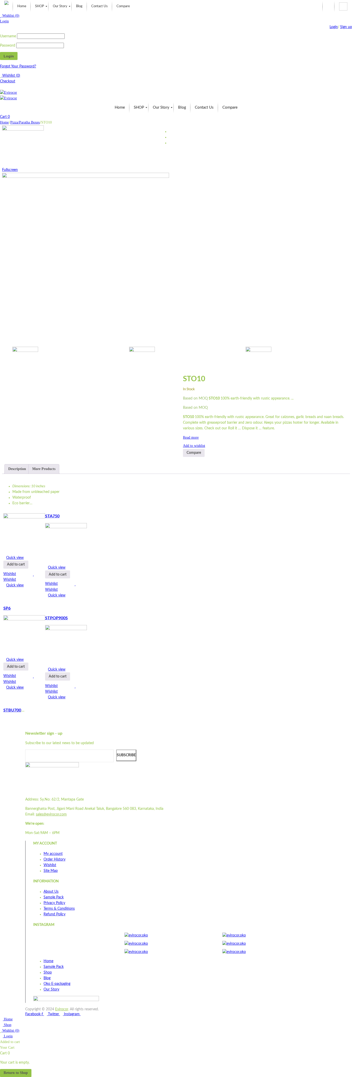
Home (4, 122)
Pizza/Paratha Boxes (25, 122)
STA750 (52, 516)
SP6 (7, 608)
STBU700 (12, 710)
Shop (7, 1025)
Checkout (7, 81)
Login (4, 21)
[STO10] (64, 359)
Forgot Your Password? (18, 66)
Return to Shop (16, 1073)
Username (8, 36)
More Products (43, 469)
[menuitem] (22, 6)
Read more (191, 437)
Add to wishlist (194, 446)
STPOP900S (56, 618)
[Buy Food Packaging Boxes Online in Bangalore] (6, 6)
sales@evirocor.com (51, 814)
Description (17, 469)
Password (7, 45)
